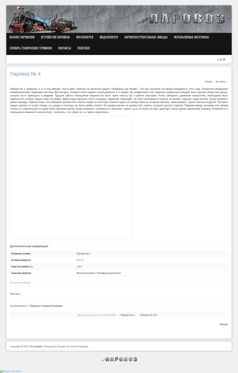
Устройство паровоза (55, 37)
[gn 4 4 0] (71, 177)
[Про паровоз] (119, 359)
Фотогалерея (84, 37)
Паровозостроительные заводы (146, 37)
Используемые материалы (191, 37)
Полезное (84, 48)
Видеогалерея (109, 37)
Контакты (64, 48)
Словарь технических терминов (30, 48)
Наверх (224, 324)
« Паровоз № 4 (127, 315)
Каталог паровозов (21, 37)
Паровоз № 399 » (149, 315)
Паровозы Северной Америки (46, 305)
